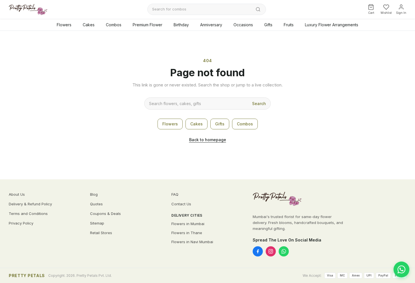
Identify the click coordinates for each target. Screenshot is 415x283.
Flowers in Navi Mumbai (192, 242)
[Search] (258, 9)
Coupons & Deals (105, 213)
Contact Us (181, 204)
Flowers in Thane (186, 232)
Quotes (96, 204)
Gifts (268, 24)
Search (259, 103)
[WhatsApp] (284, 251)
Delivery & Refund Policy (30, 204)
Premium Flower (147, 24)
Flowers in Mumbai (187, 223)
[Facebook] (258, 251)
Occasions (243, 24)
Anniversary (211, 24)
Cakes (89, 24)
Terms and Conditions (28, 213)
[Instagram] (271, 251)
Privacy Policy (21, 223)
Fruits (289, 24)
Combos (113, 24)
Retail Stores (101, 232)
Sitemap (97, 223)
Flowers (64, 24)
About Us (17, 194)
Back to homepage (207, 139)
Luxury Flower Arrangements (331, 24)
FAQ (174, 194)
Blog (94, 194)
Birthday (181, 24)
